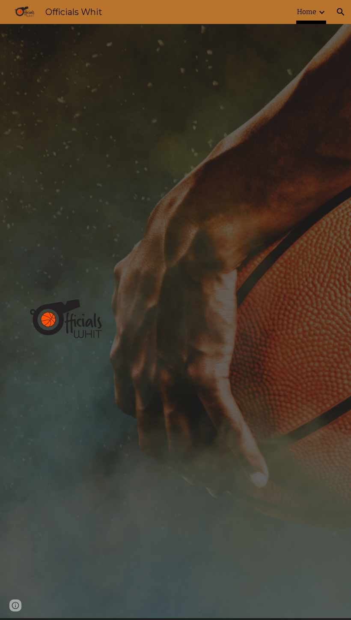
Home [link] (306, 12)
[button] (340, 12)
